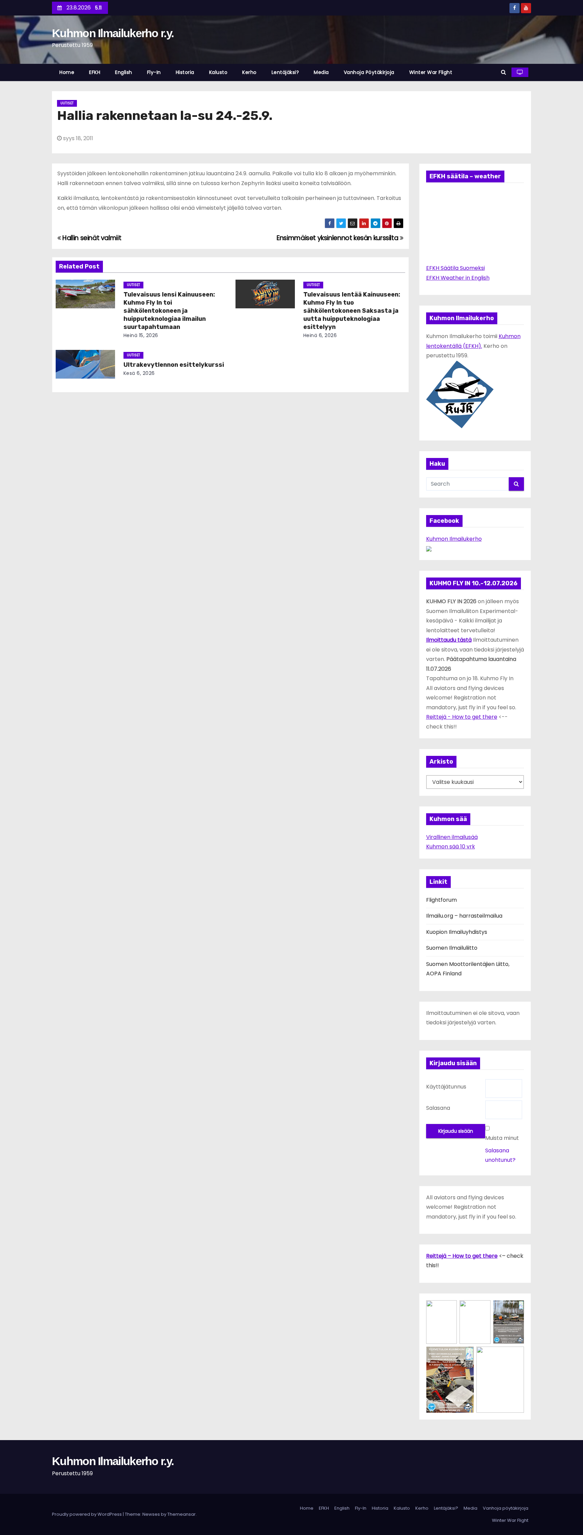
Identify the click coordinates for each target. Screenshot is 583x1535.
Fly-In (154, 72)
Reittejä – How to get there (462, 1256)
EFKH (94, 72)
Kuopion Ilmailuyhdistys (456, 932)
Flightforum (441, 900)
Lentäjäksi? (285, 72)
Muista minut (502, 1138)
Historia (185, 72)
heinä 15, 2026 (140, 335)
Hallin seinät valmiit (91, 237)
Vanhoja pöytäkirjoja (369, 72)
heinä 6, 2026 (320, 335)
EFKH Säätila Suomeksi (455, 268)
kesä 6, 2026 (139, 373)
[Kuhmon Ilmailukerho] (429, 548)
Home (66, 72)
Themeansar (181, 1514)
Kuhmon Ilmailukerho (454, 539)
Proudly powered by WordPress (87, 1514)
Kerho (249, 72)
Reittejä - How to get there (461, 717)
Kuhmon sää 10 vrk (450, 846)
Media (321, 72)
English (123, 72)
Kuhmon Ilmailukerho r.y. (112, 33)
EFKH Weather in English (458, 278)
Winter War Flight (430, 72)
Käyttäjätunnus (446, 1087)
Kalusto (218, 72)
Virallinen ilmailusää (452, 837)
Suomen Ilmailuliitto (451, 948)
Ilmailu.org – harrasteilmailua (464, 916)
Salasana (438, 1108)
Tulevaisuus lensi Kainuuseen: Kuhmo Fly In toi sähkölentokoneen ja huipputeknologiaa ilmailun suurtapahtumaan (169, 311)
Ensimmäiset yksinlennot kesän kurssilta (338, 237)
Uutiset (67, 103)
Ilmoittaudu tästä (449, 640)
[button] (503, 72)
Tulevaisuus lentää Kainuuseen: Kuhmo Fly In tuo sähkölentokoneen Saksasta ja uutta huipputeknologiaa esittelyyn (351, 311)
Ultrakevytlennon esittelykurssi (173, 364)
